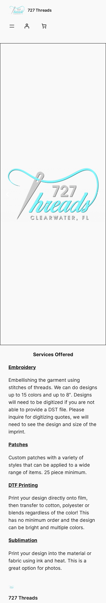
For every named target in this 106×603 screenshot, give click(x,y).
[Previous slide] (7, 194)
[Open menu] (11, 26)
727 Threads (40, 10)
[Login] (27, 26)
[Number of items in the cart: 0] (44, 26)
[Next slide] (98, 194)
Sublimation (22, 540)
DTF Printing (23, 485)
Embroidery (22, 367)
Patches (18, 444)
